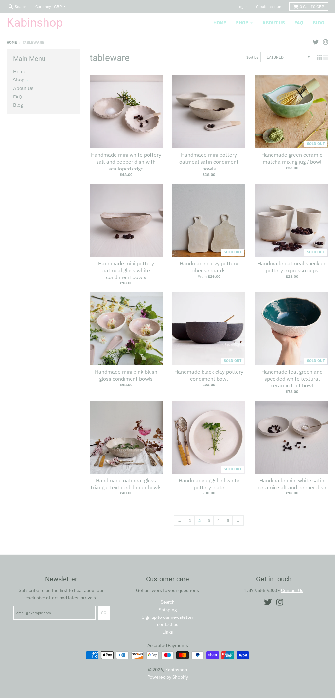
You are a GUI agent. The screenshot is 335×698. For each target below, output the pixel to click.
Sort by (252, 57)
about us (23, 88)
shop (19, 80)
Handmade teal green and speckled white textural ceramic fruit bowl (292, 378)
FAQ (17, 97)
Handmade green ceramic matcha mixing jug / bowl (291, 158)
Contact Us (292, 590)
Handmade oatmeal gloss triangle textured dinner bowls (126, 484)
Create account (269, 6)
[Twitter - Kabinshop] (316, 42)
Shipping (168, 610)
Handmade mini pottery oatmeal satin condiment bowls (208, 162)
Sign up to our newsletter (167, 617)
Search (168, 602)
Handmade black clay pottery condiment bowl (208, 375)
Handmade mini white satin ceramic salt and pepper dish (292, 484)
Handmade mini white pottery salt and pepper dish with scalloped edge (126, 162)
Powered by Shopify (167, 677)
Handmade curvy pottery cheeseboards (209, 267)
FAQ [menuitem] (298, 23)
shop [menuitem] (242, 23)
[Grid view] (319, 57)
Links (167, 632)
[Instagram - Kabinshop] (325, 42)
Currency (43, 6)
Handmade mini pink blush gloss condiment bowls (126, 375)
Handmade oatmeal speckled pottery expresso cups (291, 267)
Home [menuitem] (219, 23)
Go (103, 612)
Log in (242, 6)
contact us (167, 624)
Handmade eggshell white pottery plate (209, 484)
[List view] (325, 57)
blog (18, 105)
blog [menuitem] (318, 23)
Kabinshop (35, 22)
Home (12, 42)
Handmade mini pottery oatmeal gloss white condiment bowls (126, 270)
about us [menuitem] (273, 23)
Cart (312, 6)
